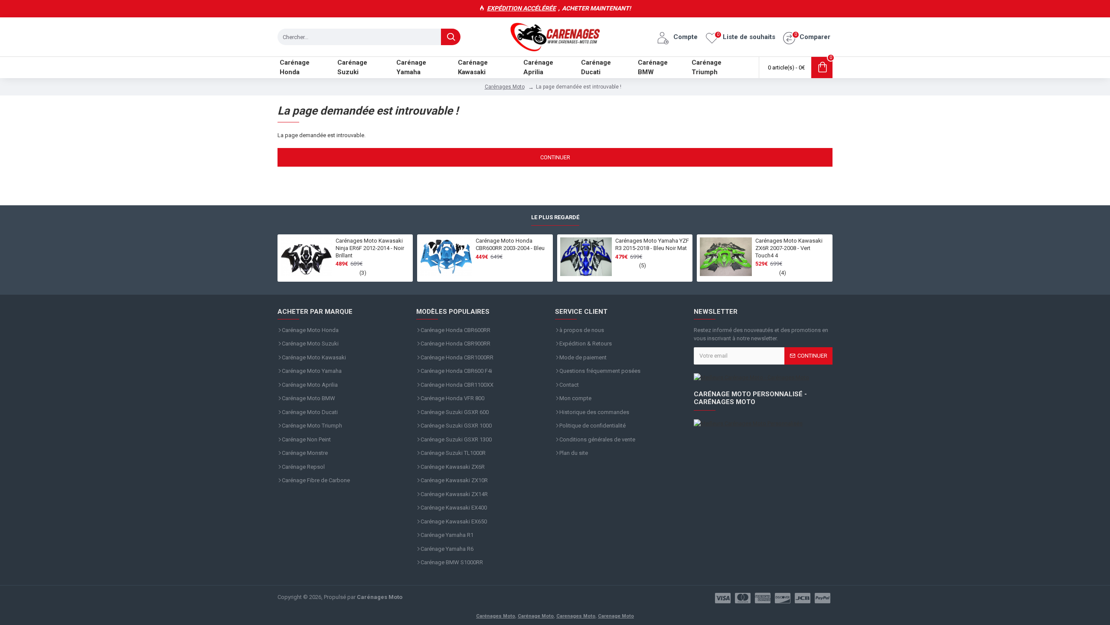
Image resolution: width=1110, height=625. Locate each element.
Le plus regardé (555, 217)
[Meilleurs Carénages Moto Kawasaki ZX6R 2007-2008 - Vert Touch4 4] (725, 256)
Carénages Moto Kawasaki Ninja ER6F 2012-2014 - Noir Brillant (370, 248)
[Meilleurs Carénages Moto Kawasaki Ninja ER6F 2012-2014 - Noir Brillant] (306, 256)
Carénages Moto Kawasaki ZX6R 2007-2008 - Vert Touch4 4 (789, 248)
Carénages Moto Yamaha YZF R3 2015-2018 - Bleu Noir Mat (652, 244)
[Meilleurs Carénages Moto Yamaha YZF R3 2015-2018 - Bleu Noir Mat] (586, 256)
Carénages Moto (505, 87)
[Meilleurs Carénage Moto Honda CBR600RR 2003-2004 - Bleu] (446, 256)
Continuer (555, 157)
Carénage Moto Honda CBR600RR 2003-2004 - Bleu (510, 244)
